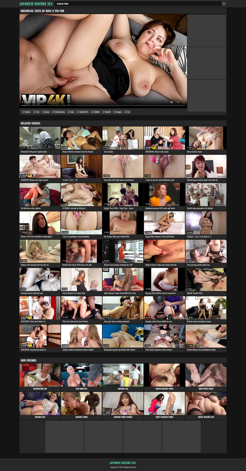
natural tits (84, 111)
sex (128, 111)
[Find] (224, 4)
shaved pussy (60, 111)
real (37, 111)
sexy (72, 111)
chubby (96, 111)
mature (27, 111)
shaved (107, 111)
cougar (118, 111)
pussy (47, 111)
